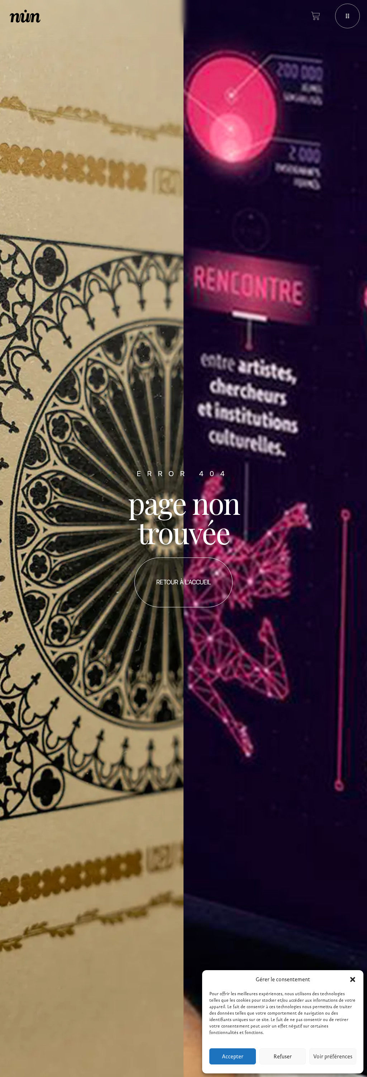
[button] (352, 979)
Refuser (282, 1056)
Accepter (232, 1056)
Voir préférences (332, 1056)
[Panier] (315, 16)
